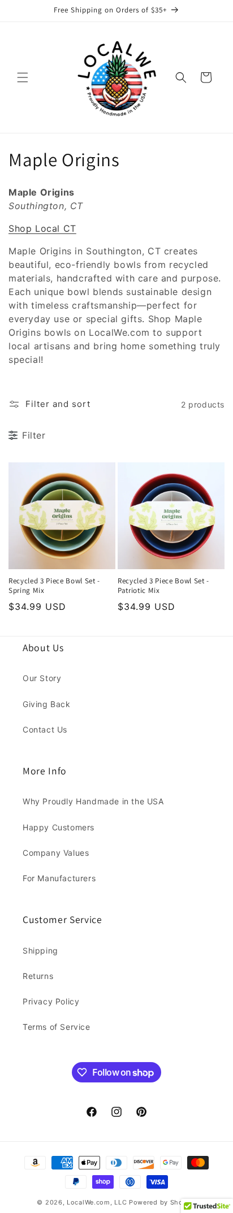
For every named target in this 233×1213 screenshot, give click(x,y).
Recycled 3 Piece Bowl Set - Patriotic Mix (163, 586)
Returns (38, 976)
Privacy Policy (51, 1001)
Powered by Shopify (162, 1202)
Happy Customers (58, 827)
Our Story (42, 678)
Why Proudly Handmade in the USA (93, 801)
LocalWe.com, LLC (97, 1202)
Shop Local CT (42, 228)
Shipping (40, 950)
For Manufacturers (59, 878)
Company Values (56, 852)
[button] (22, 77)
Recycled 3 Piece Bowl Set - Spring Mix (54, 586)
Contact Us (45, 729)
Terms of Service (56, 1027)
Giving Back (47, 704)
